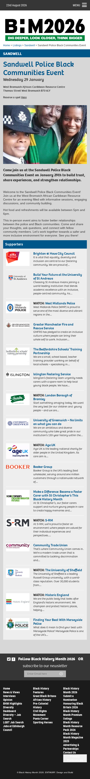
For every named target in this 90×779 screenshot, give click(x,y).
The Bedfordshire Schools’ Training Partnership (57, 351)
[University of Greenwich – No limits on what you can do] (18, 423)
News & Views (11, 692)
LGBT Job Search (13, 722)
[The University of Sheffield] (18, 573)
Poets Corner (41, 718)
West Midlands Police (60, 303)
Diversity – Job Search (12, 716)
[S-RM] (18, 522)
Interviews (9, 696)
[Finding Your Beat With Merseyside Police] (18, 624)
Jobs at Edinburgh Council (13, 728)
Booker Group (43, 467)
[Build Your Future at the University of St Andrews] (18, 278)
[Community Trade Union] (18, 547)
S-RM (49, 520)
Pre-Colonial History (40, 705)
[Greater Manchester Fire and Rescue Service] (18, 325)
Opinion (7, 700)
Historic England (57, 595)
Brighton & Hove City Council (54, 253)
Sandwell (29, 45)
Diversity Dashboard (9, 709)
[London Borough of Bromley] (18, 399)
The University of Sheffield (63, 570)
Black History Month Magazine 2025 (73, 737)
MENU (76, 5)
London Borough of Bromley (52, 397)
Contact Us (69, 752)
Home (6, 45)
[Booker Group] (18, 467)
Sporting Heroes (43, 722)
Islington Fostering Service (52, 374)
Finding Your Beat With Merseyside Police (57, 622)
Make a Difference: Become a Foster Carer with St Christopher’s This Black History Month (57, 495)
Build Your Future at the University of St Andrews (57, 276)
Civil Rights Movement (40, 713)
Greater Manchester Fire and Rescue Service (53, 326)
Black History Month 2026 (71, 690)
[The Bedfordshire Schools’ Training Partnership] (18, 356)
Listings (17, 45)
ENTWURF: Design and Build (59, 772)
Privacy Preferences (75, 758)
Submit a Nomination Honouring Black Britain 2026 (73, 701)
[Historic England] (18, 602)
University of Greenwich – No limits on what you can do (58, 422)
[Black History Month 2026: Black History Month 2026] (45, 30)
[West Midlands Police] (18, 307)
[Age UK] (18, 451)
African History (42, 700)
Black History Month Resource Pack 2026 (72, 726)
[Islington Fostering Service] (18, 375)
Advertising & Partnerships (71, 747)
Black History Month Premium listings (72, 714)
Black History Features (41, 690)
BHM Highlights (12, 703)
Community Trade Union (50, 545)
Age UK (50, 445)
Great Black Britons (44, 696)
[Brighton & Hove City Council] (18, 259)
